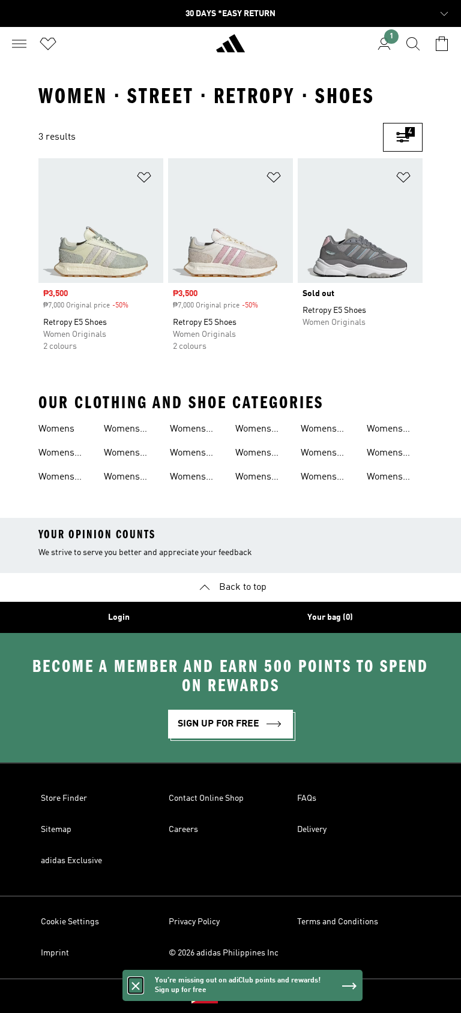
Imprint (55, 953)
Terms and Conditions (337, 922)
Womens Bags (56, 454)
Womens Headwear (125, 430)
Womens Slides (319, 430)
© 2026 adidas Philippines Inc (224, 953)
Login (119, 617)
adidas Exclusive (71, 861)
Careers (183, 829)
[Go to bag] (441, 43)
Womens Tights (385, 454)
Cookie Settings (70, 922)
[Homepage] (230, 48)
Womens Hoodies (122, 454)
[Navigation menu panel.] (19, 43)
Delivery (312, 829)
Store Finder (64, 798)
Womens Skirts (253, 478)
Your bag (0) (330, 617)
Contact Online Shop (206, 798)
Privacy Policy (194, 922)
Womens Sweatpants (325, 478)
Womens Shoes (253, 430)
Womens (56, 429)
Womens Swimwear (389, 430)
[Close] (135, 985)
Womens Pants (188, 430)
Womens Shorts (253, 454)
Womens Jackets (122, 478)
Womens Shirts (188, 478)
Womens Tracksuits (389, 478)
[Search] (413, 43)
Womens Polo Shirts (193, 454)
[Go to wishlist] (48, 43)
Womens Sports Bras (326, 454)
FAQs (306, 798)
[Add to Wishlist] (144, 179)
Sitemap (56, 829)
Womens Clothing (56, 478)
